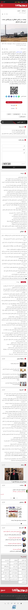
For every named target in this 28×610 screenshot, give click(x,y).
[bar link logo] (3, 2)
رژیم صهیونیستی (16, 114)
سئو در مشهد (15, 566)
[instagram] (9, 604)
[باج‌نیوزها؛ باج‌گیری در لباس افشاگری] (24, 551)
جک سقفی (24, 579)
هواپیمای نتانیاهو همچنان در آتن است (18, 132)
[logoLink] (21, 5)
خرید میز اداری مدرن (14, 579)
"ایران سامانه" (19, 600)
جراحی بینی (7, 560)
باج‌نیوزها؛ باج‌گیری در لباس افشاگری (15, 551)
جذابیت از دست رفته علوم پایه (10, 489)
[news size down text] (7, 49)
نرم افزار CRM (6, 566)
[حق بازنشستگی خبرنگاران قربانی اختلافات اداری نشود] (24, 533)
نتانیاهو (9, 114)
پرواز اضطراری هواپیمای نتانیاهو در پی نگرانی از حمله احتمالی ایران (13, 133)
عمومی (19, 11)
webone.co (24, 569)
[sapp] (22, 604)
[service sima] (19, 2)
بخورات (8, 563)
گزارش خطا (13, 105)
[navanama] (25, 2)
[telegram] (16, 96)
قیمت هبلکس (6, 576)
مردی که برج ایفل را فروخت (15, 363)
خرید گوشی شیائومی (22, 563)
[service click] (16, 2)
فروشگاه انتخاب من (14, 569)
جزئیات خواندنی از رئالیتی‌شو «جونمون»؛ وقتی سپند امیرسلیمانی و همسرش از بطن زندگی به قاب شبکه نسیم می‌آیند (10, 378)
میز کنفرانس (24, 582)
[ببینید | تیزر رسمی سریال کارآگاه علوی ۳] (14, 474)
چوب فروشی (24, 560)
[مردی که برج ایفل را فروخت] (22, 364)
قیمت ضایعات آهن (6, 572)
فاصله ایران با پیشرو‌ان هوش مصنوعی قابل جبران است (12, 545)
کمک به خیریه (23, 572)
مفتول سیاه (24, 576)
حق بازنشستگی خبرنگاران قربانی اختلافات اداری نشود (12, 534)
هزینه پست (15, 563)
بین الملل (23, 11)
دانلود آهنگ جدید (23, 566)
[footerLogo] (18, 590)
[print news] (2, 14)
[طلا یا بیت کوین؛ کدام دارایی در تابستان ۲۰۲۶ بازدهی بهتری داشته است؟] (22, 370)
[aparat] (18, 604)
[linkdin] (9, 96)
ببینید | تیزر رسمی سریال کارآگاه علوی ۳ (19, 482)
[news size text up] (2, 49)
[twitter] (14, 96)
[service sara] (22, 2)
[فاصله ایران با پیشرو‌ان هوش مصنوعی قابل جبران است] (24, 545)
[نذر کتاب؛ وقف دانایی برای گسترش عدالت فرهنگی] (24, 539)
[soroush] (6, 96)
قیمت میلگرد (7, 579)
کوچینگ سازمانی (15, 576)
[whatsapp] (19, 96)
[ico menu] (2, 5)
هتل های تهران (6, 569)
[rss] (6, 604)
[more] (3, 358)
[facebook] (11, 96)
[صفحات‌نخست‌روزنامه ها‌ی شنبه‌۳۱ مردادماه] (14, 512)
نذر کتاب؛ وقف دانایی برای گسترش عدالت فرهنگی (13, 539)
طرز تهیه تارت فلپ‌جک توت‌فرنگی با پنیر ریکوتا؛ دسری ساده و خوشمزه (13, 278)
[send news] (4, 14)
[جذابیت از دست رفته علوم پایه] (19, 491)
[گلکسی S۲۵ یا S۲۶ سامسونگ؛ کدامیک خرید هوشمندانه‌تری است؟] (22, 384)
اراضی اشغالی (22, 116)
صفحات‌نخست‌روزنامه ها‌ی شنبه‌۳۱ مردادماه (18, 520)
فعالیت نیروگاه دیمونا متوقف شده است (18, 130)
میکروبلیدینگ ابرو (15, 572)
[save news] (6, 14)
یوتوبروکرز (16, 560)
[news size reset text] (4, 49)
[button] (17, 498)
